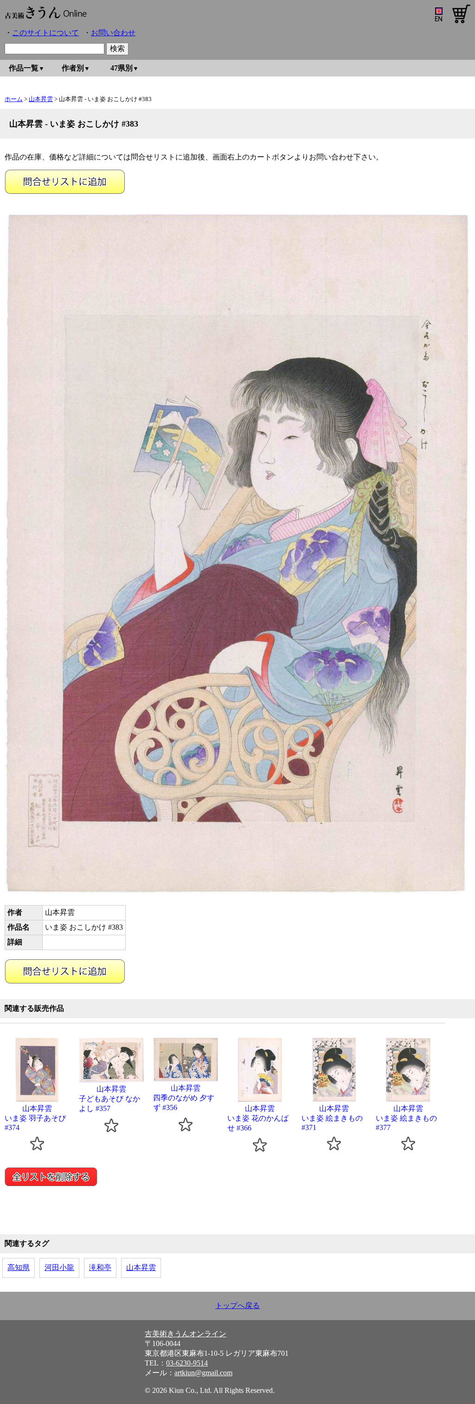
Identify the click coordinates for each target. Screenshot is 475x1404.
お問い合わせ (113, 33)
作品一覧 (24, 68)
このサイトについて (45, 33)
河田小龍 (59, 1267)
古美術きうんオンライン (185, 1334)
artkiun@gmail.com (203, 1373)
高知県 (18, 1267)
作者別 (73, 68)
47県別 (121, 68)
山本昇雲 (41, 99)
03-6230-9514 (187, 1363)
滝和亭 (100, 1267)
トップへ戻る (237, 1305)
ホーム (14, 99)
